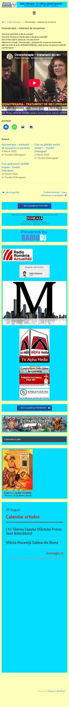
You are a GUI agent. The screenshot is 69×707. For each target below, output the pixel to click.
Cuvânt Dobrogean (14, 22)
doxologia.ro (54, 553)
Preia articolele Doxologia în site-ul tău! (36, 558)
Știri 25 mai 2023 (12, 192)
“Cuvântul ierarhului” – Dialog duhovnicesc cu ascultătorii (54, 193)
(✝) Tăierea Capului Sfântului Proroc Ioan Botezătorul (34, 531)
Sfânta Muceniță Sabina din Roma (32, 543)
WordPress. (61, 691)
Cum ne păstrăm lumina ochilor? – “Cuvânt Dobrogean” (47, 148)
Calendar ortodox (23, 517)
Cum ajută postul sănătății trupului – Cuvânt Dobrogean (15, 167)
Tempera (51, 691)
